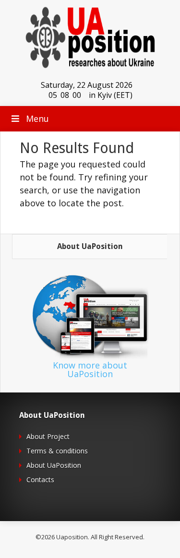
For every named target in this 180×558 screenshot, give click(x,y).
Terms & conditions (57, 450)
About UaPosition (53, 465)
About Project (48, 436)
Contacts (40, 479)
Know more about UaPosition (90, 369)
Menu (37, 118)
